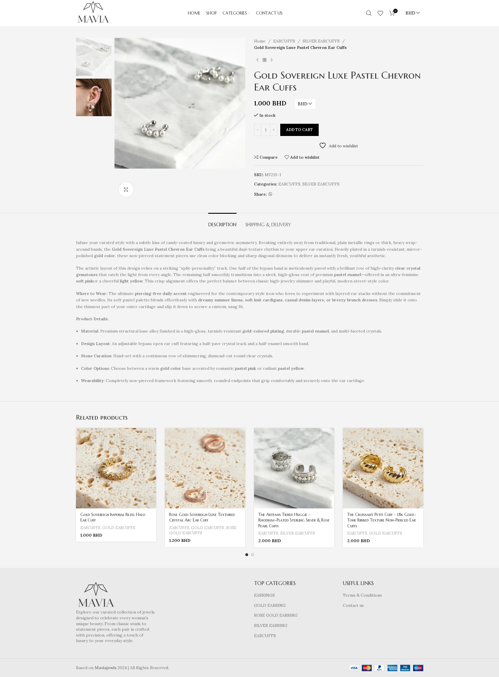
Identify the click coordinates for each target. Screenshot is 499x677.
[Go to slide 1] (246, 554)
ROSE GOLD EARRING (276, 615)
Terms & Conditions (362, 595)
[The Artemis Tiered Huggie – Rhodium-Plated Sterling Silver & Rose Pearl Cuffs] (294, 468)
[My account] (360, 13)
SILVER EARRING (271, 625)
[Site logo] (93, 12)
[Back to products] (264, 60)
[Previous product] (257, 60)
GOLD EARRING (270, 605)
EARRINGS (264, 595)
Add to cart (299, 129)
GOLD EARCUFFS (118, 527)
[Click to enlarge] (126, 189)
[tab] (222, 222)
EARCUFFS (284, 41)
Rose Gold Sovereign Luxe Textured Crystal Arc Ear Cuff (202, 517)
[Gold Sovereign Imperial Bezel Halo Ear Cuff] (116, 468)
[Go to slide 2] (252, 554)
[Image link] (96, 595)
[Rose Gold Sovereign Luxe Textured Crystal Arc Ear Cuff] (205, 468)
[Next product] (271, 60)
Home (260, 41)
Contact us (353, 605)
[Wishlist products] (380, 13)
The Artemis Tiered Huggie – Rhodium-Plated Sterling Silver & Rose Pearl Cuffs (294, 520)
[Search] (369, 13)
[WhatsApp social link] (270, 194)
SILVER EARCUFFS (321, 41)
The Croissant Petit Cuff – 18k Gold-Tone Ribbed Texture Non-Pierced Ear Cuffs (381, 520)
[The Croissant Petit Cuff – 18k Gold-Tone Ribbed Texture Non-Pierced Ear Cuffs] (383, 468)
